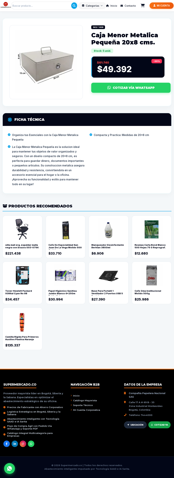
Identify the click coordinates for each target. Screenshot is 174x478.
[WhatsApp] (31, 444)
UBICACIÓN (136, 425)
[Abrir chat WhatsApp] (9, 468)
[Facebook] (6, 444)
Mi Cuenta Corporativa (86, 410)
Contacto (130, 5)
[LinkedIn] (15, 444)
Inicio (113, 5)
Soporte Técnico (83, 405)
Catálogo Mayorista (85, 400)
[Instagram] (23, 444)
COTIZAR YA (161, 425)
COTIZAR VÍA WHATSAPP (134, 88)
